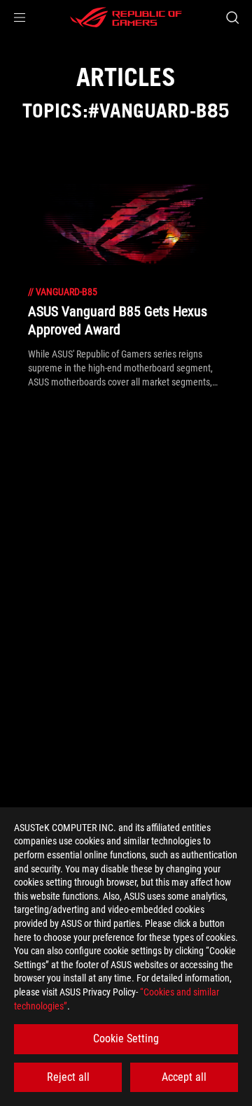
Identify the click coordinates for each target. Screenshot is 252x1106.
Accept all (184, 1077)
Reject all (68, 1077)
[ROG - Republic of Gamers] (126, 17)
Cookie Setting (126, 1038)
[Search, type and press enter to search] (232, 17)
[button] (19, 17)
